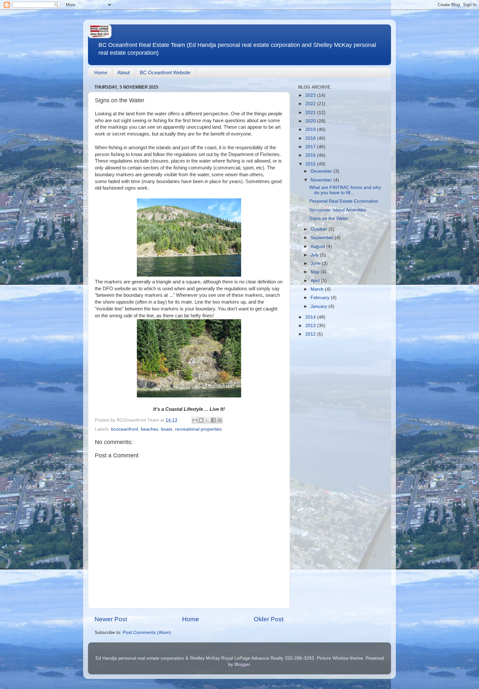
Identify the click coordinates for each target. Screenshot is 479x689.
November (322, 180)
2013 (311, 325)
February (321, 297)
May (316, 271)
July (315, 254)
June (316, 263)
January (319, 306)
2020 (311, 121)
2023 (311, 95)
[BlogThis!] (201, 420)
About (123, 72)
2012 (311, 334)
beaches (149, 429)
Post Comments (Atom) (147, 632)
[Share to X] (207, 420)
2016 (311, 155)
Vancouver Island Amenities (337, 210)
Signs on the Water (328, 218)
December (322, 171)
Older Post (268, 619)
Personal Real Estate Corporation (343, 201)
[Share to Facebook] (213, 420)
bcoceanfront (124, 429)
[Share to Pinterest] (219, 420)
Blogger (242, 664)
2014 (311, 317)
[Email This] (195, 420)
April (316, 280)
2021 (311, 112)
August (318, 246)
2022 (311, 103)
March (318, 289)
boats (166, 429)
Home (100, 72)
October (319, 229)
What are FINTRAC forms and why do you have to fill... (345, 190)
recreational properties (198, 429)
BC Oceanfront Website (165, 72)
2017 (311, 146)
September (323, 237)
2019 (311, 129)
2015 (311, 164)
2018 (311, 138)
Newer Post (110, 619)
